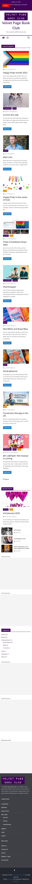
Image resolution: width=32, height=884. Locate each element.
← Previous (5, 479)
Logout (3, 836)
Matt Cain (7, 157)
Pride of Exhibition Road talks (14, 243)
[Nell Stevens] (6, 531)
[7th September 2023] (6, 540)
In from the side (11, 114)
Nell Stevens (17, 530)
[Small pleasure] (16, 356)
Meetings (6, 235)
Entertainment (7, 108)
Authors (6, 150)
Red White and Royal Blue (15, 329)
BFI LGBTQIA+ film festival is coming (15, 457)
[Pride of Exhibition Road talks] (16, 227)
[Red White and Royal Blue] (16, 314)
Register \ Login (5, 856)
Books (5, 322)
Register (3, 828)
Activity (5, 821)
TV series (15, 280)
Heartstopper (9, 286)
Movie (14, 108)
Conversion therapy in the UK (15, 414)
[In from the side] (16, 100)
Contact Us (4, 849)
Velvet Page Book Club (10, 787)
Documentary (7, 642)
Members (4, 807)
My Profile (4, 814)
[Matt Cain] (16, 142)
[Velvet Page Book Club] (3, 38)
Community (4, 804)
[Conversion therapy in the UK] (16, 399)
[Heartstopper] (16, 272)
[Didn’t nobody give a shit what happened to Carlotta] (6, 549)
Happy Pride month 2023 (15, 72)
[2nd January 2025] (16, 499)
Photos (3, 853)
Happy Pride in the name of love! (15, 198)
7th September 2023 (15, 4)
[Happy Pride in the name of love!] (16, 183)
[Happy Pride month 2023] (16, 58)
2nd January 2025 (11, 513)
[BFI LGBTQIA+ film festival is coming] (16, 441)
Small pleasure (10, 371)
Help (2, 651)
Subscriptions (7, 824)
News (5, 66)
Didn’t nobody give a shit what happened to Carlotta (21, 547)
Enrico (14, 69)
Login (3, 832)
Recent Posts (5, 811)
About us (4, 846)
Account (5, 817)
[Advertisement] (16, 573)
